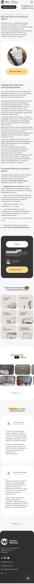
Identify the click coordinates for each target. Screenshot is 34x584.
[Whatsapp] (8, 558)
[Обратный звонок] (28, 578)
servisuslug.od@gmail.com (9, 569)
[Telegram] (2, 558)
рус (2, 573)
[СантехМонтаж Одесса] (5, 2)
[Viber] (5, 558)
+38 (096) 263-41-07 (27, 6)
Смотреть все (15, 393)
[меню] (31, 2)
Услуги (17, 244)
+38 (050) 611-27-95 (27, 8)
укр (5, 573)
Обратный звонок (8, 7)
